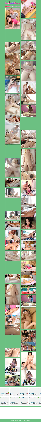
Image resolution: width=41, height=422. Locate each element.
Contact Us (28, 420)
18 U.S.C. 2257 (20, 420)
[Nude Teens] (12, 3)
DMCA (25, 420)
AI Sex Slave (8, 6)
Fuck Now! (18, 6)
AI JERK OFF (12, 6)
